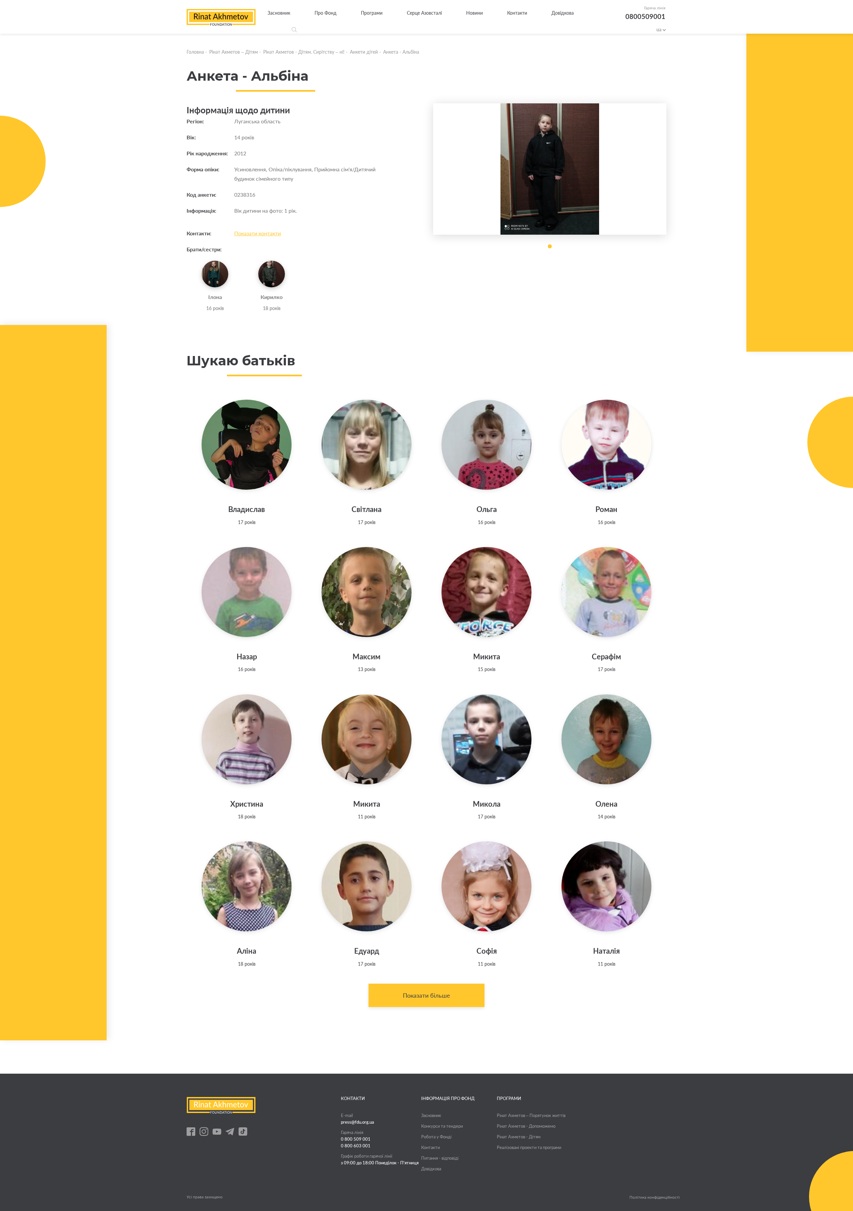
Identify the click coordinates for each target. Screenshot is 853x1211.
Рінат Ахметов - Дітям (518, 1136)
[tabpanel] (549, 169)
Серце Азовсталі (424, 13)
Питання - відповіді (439, 1158)
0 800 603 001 (356, 1145)
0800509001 (645, 16)
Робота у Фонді (436, 1136)
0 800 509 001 (356, 1139)
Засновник (279, 13)
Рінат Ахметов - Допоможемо (526, 1126)
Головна (195, 52)
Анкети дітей (364, 52)
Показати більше (426, 995)
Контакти (517, 13)
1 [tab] (550, 246)
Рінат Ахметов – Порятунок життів (531, 1115)
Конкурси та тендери (442, 1126)
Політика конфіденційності (654, 1197)
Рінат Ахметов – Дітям (233, 52)
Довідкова (562, 13)
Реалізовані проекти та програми (529, 1147)
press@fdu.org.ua (357, 1122)
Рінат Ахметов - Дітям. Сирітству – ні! (304, 52)
